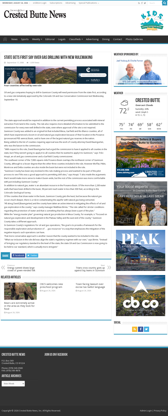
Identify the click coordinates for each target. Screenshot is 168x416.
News (14, 39)
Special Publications (88, 3)
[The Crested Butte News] (35, 13)
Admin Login (146, 410)
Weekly (36, 39)
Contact (117, 39)
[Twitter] (145, 3)
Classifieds (75, 39)
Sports (25, 39)
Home (5, 38)
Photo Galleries (134, 39)
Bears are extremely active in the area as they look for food (19, 305)
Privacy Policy (160, 410)
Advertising (70, 3)
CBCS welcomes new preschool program (51, 286)
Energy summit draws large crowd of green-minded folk (21, 268)
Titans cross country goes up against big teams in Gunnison (89, 268)
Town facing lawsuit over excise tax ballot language (90, 286)
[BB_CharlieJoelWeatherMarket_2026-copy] (140, 71)
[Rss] (139, 3)
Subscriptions (56, 3)
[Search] (164, 2)
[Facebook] (142, 3)
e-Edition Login (39, 3)
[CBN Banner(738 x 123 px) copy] (56, 75)
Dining (106, 39)
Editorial (50, 39)
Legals (61, 39)
